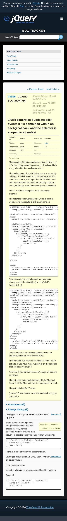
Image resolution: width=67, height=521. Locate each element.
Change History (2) (18, 409)
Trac (22, 6)
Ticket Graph (12, 64)
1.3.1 (46, 143)
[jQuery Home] (20, 20)
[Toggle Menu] (61, 19)
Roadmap (11, 68)
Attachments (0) (16, 404)
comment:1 (56, 414)
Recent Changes (14, 73)
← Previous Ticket (35, 89)
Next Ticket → (53, 89)
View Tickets (12, 60)
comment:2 (56, 456)
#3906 (12, 96)
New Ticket (11, 56)
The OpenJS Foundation (40, 507)
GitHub (36, 3)
